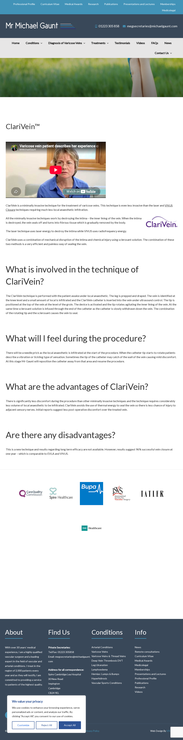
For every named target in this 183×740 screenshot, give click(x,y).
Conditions (32, 43)
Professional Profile (24, 4)
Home (15, 43)
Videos (140, 43)
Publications (111, 4)
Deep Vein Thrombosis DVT (107, 660)
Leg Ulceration (100, 665)
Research (93, 4)
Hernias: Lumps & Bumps (105, 673)
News (168, 43)
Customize (23, 725)
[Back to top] (175, 732)
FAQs (154, 43)
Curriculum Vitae (50, 4)
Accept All (70, 725)
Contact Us (162, 53)
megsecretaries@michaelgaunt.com (152, 26)
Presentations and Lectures (139, 4)
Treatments (98, 43)
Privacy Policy (92, 730)
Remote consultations (147, 651)
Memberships (167, 4)
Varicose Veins (100, 651)
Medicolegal (168, 10)
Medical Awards (74, 4)
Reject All (46, 725)
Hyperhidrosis (99, 678)
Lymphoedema (100, 669)
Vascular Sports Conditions (107, 682)
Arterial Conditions (102, 647)
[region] (46, 714)
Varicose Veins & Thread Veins (109, 656)
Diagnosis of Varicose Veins (65, 43)
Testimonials (122, 43)
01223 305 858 (108, 26)
